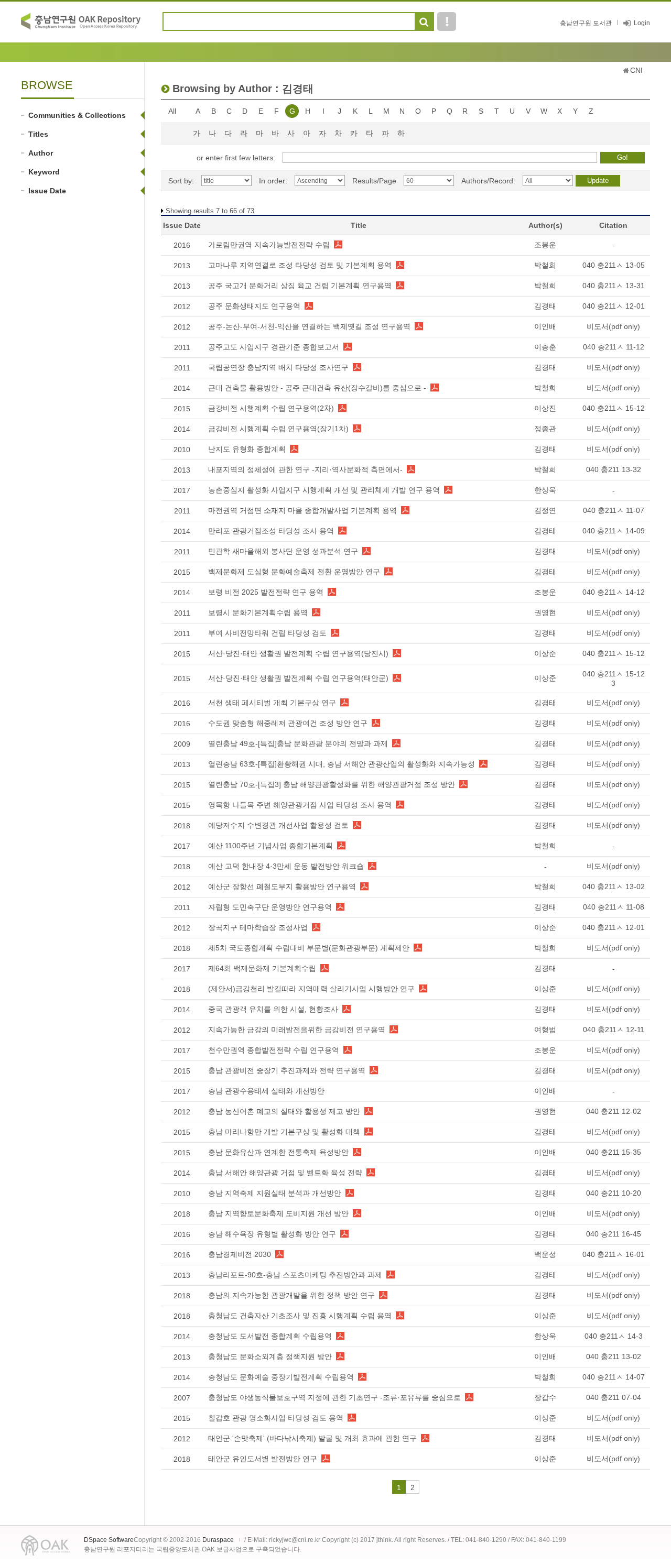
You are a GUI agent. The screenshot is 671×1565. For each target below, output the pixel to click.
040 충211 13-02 (613, 1356)
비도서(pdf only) (613, 326)
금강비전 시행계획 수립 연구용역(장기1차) (278, 428)
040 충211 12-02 (613, 1111)
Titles (38, 134)
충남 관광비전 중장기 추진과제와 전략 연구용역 (286, 1070)
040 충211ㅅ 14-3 (614, 1336)
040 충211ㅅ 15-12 (613, 408)
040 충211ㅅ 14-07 (613, 1377)
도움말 (446, 21)
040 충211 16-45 (613, 1234)
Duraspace (218, 1540)
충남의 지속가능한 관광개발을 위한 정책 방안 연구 (291, 1295)
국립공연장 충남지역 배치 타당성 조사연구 (278, 367)
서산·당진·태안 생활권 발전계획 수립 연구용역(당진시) (298, 653)
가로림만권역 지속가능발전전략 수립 (269, 244)
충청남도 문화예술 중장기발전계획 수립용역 (281, 1377)
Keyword (44, 172)
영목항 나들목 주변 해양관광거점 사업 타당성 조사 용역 (300, 805)
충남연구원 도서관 (586, 23)
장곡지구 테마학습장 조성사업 (258, 927)
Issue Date (47, 191)
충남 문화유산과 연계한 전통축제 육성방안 (278, 1152)
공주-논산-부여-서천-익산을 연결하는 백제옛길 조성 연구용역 (309, 326)
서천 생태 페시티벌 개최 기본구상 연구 (272, 702)
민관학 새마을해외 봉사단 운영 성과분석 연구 (283, 551)
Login (642, 23)
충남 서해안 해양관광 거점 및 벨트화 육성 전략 (285, 1172)
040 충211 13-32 (613, 469)
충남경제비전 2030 (239, 1254)
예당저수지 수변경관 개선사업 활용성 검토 (278, 825)
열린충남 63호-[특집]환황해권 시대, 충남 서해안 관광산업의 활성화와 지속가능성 (341, 764)
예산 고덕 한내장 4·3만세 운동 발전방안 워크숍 (286, 866)
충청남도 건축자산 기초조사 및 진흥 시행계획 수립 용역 (300, 1315)
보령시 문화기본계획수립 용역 (258, 612)
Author (40, 153)
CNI (636, 70)
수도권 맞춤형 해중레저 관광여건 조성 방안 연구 (287, 723)
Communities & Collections (77, 115)
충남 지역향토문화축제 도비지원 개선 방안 (278, 1213)
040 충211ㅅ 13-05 (613, 265)
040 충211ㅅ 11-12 (613, 347)
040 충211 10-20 (613, 1193)
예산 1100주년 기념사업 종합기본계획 (270, 845)
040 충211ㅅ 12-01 (613, 306)
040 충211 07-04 (613, 1397)
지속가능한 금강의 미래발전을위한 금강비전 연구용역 (296, 1029)
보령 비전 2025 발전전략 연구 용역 (265, 592)
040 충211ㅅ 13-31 (613, 285)
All (172, 111)
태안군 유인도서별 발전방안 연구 (262, 1458)
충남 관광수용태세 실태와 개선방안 (266, 1091)
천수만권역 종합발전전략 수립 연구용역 (273, 1050)
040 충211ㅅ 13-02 (613, 886)
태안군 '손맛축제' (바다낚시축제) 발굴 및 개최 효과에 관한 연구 (312, 1438)
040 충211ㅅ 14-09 (613, 531)
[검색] (424, 22)
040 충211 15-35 (613, 1152)
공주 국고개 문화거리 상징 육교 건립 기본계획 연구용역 (300, 285)
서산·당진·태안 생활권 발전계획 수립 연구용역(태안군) (298, 678)
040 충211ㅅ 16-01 (613, 1254)
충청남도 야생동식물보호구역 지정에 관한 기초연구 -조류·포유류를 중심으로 (334, 1397)
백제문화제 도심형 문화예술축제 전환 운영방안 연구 (294, 571)
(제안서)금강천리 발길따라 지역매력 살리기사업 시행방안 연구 (311, 988)
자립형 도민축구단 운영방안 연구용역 (270, 907)
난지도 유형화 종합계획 (247, 449)
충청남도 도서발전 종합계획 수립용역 (270, 1336)
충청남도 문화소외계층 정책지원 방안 (270, 1356)
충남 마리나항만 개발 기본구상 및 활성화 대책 (284, 1132)
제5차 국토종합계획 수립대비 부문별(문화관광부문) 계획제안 (308, 948)
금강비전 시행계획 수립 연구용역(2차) (271, 408)
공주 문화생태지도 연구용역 (254, 306)
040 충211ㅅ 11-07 (613, 510)
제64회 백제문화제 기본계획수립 (262, 968)
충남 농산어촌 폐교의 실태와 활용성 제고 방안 (284, 1111)
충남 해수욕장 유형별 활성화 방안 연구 (272, 1234)
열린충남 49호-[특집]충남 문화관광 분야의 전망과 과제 (298, 743)
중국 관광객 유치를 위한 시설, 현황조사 (273, 1009)
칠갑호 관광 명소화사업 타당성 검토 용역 (275, 1418)
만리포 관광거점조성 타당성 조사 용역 (271, 531)
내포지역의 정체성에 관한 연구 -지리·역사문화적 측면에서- (305, 469)
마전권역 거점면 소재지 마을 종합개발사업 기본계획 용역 (302, 510)
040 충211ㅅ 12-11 (613, 1029)
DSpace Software (109, 1540)
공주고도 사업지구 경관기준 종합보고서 (273, 347)
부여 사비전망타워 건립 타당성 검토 (267, 633)
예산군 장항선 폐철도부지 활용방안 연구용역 (282, 886)
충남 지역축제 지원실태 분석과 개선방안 (274, 1193)
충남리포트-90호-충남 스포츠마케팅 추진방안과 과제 (295, 1275)
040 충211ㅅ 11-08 (613, 907)
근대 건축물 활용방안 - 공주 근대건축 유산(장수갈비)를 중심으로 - (317, 388)
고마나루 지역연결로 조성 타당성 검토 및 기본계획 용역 (300, 265)
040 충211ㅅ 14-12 (613, 592)
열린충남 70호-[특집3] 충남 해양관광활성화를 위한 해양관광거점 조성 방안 (331, 784)
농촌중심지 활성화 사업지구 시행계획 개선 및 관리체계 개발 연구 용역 (324, 490)
